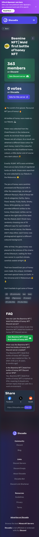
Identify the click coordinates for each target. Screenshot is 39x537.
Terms (19, 507)
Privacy (19, 502)
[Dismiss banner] (35, 6)
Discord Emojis (19, 468)
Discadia (8, 528)
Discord (19, 445)
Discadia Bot (19, 479)
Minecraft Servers (26, 523)
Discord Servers (19, 463)
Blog (19, 450)
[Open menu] (34, 20)
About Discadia (19, 474)
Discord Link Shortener (19, 484)
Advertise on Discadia (20, 517)
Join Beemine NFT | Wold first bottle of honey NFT (18, 338)
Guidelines (19, 497)
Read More (8, 11)
